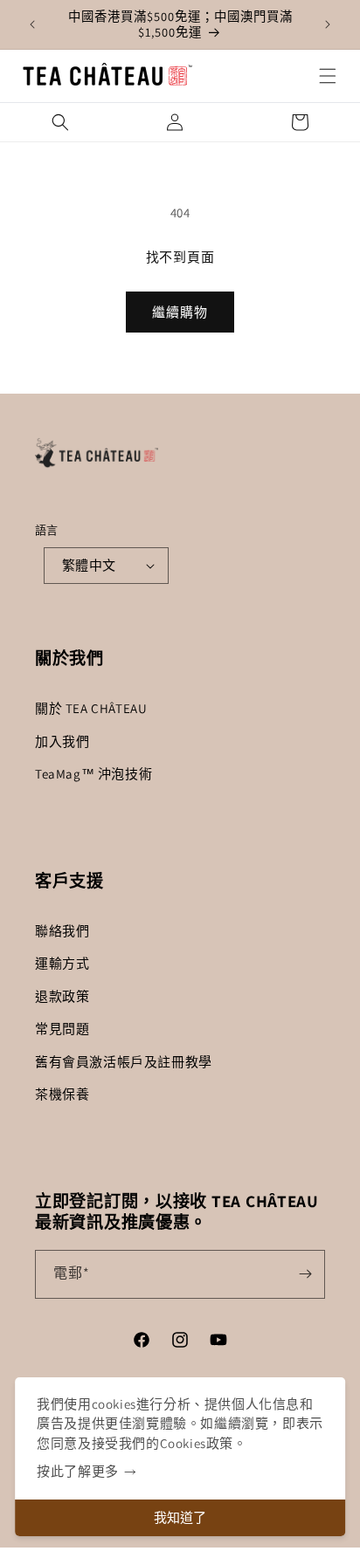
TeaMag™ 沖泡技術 (93, 773)
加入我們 (62, 741)
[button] (327, 76)
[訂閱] (305, 1274)
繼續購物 (180, 312)
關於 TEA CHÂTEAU (91, 708)
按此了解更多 (78, 1471)
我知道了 (180, 1517)
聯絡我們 (62, 931)
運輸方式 (62, 963)
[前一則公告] (32, 24)
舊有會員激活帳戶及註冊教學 (123, 1062)
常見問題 (62, 1028)
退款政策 (62, 996)
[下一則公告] (327, 24)
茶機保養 (62, 1094)
